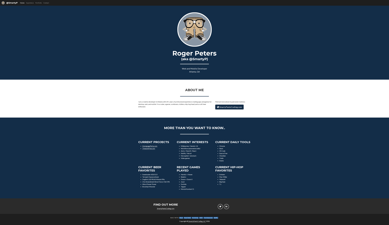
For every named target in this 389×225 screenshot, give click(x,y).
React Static (187, 218)
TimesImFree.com (148, 148)
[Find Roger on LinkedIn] (226, 206)
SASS (201, 218)
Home (22, 3)
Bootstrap (195, 218)
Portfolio (38, 3)
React (181, 218)
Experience (30, 3)
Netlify (216, 218)
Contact (46, 3)
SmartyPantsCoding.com (230, 107)
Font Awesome (208, 218)
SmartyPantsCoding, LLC (197, 221)
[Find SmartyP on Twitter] (220, 206)
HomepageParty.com (149, 146)
